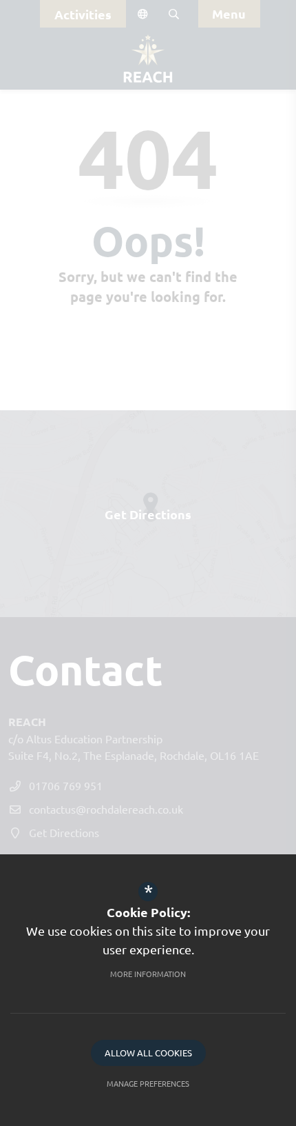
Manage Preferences (148, 1083)
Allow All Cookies (148, 1052)
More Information (148, 973)
